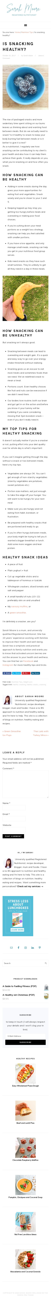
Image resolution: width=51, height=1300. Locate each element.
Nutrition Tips (17, 682)
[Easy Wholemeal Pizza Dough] (25, 1082)
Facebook (28, 661)
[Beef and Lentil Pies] (25, 1120)
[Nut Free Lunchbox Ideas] (25, 1231)
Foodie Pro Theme (25, 1295)
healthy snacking (19, 685)
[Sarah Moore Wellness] (25, 17)
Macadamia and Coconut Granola (25, 1272)
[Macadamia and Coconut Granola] (25, 1268)
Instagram (8, 665)
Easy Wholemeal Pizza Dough (25, 1086)
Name (6, 803)
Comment (8, 768)
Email (6, 814)
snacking (42, 685)
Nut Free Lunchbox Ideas (26, 1234)
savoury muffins (19, 606)
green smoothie (18, 612)
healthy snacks (32, 685)
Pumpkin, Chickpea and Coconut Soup (25, 1197)
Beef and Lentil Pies (26, 1123)
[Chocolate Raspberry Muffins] (25, 1157)
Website (7, 825)
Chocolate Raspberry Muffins (25, 1160)
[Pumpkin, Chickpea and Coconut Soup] (25, 1194)
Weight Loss (28, 682)
